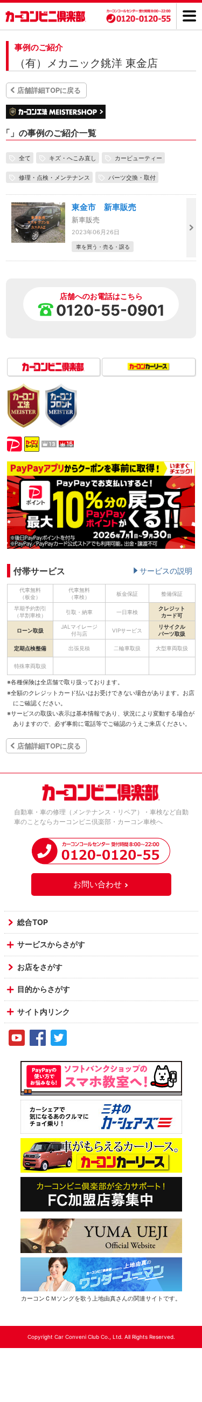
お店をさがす (39, 966)
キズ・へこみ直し (72, 157)
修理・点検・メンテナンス (54, 177)
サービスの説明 (166, 570)
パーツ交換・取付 (132, 177)
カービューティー (138, 157)
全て (25, 157)
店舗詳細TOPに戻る (49, 90)
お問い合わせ (97, 884)
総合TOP (32, 922)
